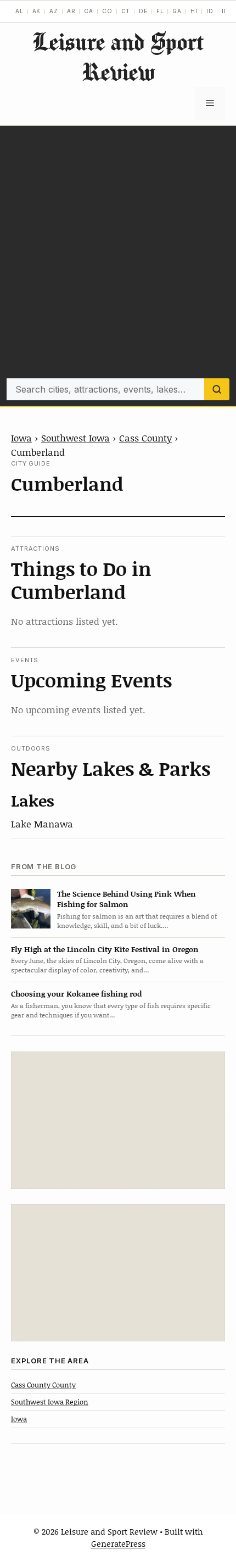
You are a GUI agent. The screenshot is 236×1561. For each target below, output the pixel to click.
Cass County (145, 437)
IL (225, 11)
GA (177, 11)
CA (88, 11)
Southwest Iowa (75, 437)
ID (209, 11)
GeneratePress (118, 1543)
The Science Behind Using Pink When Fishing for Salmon (126, 899)
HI (194, 11)
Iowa (21, 437)
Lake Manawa (42, 823)
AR (71, 11)
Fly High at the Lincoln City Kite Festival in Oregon (105, 949)
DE (143, 11)
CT (126, 11)
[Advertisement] (118, 255)
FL (160, 11)
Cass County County (43, 1385)
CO (107, 11)
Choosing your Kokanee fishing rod (76, 993)
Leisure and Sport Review (118, 56)
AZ (53, 11)
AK (36, 11)
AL (19, 11)
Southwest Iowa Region (49, 1402)
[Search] (216, 389)
